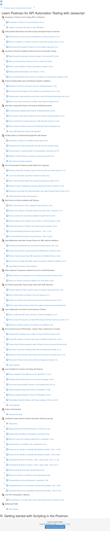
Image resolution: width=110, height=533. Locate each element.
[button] (1, 2)
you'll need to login (63, 524)
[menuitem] (1, 5)
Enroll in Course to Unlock (55, 527)
